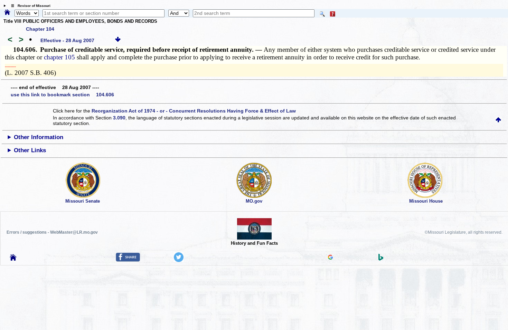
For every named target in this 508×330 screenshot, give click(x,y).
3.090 (119, 117)
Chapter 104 (40, 29)
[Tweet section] (179, 260)
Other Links (30, 150)
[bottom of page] (118, 40)
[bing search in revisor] (380, 259)
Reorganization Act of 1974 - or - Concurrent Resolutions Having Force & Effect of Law (194, 111)
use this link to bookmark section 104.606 (62, 94)
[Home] (7, 12)
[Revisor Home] (13, 259)
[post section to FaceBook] (128, 260)
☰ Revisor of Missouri (29, 6)
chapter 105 (59, 57)
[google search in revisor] (330, 258)
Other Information (38, 137)
